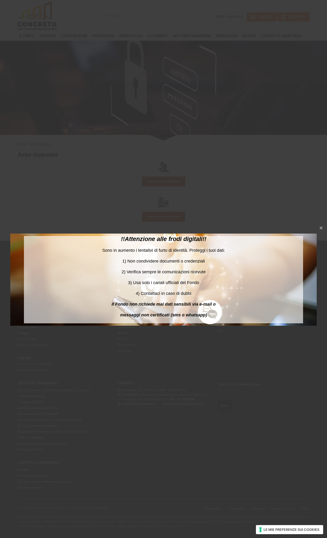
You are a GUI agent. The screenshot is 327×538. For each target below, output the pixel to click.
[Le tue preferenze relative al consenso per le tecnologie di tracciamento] (289, 529)
